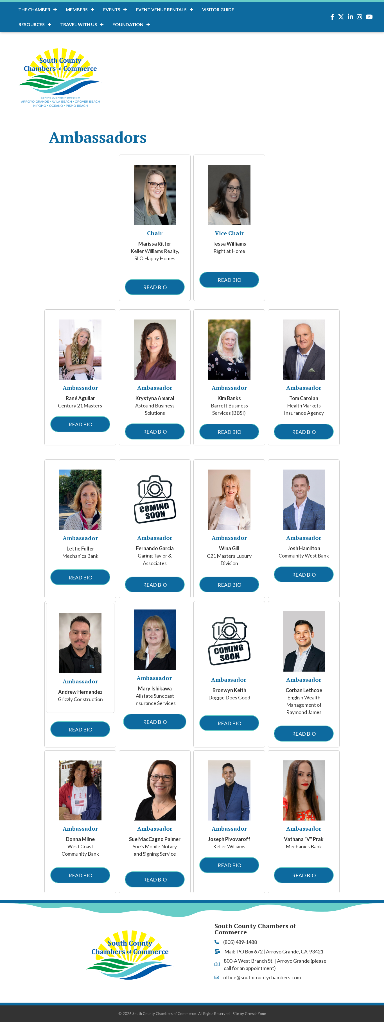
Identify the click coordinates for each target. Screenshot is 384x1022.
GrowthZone (255, 1013)
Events (111, 9)
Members (77, 9)
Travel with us (78, 24)
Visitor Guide (218, 9)
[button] (155, 287)
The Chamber (34, 9)
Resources (32, 24)
